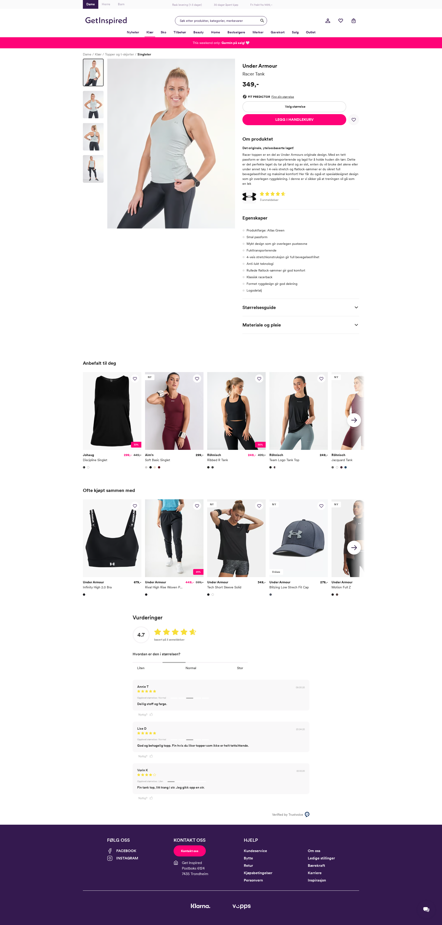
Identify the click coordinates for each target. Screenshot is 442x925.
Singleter (144, 54)
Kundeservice (255, 851)
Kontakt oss (189, 851)
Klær (98, 54)
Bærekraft (316, 865)
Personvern (253, 880)
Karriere (315, 873)
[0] (340, 20)
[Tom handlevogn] (353, 20)
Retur (248, 865)
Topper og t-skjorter (119, 54)
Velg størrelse (295, 106)
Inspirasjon (317, 880)
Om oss (314, 851)
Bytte (248, 858)
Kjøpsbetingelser (258, 873)
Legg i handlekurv (294, 119)
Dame (87, 54)
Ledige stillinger (321, 858)
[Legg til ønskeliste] (353, 119)
